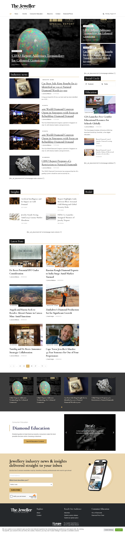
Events (25, 14)
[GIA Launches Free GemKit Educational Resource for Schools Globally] (100, 105)
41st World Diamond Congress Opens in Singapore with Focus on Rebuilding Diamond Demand (60, 113)
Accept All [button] (119, 530)
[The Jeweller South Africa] (23, 7)
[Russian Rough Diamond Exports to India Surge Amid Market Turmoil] (62, 256)
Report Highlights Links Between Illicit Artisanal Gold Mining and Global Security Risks (67, 203)
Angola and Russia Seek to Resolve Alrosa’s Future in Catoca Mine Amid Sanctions (25, 313)
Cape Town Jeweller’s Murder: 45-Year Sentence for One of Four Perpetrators (62, 352)
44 (24, 366)
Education (89, 112)
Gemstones (16, 51)
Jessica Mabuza (15, 64)
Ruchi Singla (50, 316)
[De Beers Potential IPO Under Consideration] (26, 256)
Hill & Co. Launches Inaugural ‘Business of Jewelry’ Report (66, 217)
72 (42, 366)
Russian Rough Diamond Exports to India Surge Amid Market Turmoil (62, 273)
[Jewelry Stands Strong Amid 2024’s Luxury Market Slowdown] (14, 216)
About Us (50, 14)
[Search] (103, 14)
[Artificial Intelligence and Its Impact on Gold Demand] (14, 200)
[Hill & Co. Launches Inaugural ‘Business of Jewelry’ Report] (51, 216)
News (16, 14)
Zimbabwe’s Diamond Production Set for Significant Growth (62, 311)
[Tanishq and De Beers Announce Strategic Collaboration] (26, 335)
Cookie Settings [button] (109, 530)
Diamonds (46, 157)
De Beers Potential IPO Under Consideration (24, 272)
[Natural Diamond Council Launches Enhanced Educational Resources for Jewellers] (89, 152)
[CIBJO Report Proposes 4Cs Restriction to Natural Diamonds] (24, 166)
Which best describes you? (18, 480)
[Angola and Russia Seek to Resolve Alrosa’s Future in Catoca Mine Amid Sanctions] (26, 295)
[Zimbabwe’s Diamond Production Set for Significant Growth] (62, 295)
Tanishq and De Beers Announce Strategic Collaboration (25, 351)
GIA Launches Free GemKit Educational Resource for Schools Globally (98, 120)
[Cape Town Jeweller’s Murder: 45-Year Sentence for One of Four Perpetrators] (62, 335)
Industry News (90, 47)
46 (31, 366)
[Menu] (11, 13)
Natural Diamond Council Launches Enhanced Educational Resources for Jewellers (105, 152)
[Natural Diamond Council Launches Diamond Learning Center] (89, 141)
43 (20, 366)
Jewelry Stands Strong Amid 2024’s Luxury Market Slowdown (31, 217)
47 (35, 366)
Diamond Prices (68, 14)
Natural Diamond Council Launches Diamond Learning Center (104, 141)
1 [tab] (61, 407)
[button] (66, 432)
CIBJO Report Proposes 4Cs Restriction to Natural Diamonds (59, 162)
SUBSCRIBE (15, 490)
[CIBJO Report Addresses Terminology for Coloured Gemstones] (44, 43)
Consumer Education (36, 14)
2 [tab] (63, 407)
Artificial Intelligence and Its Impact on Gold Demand (31, 202)
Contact (58, 14)
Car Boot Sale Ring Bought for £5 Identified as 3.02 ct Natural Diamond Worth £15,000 (98, 56)
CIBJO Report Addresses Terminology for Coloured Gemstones (38, 58)
